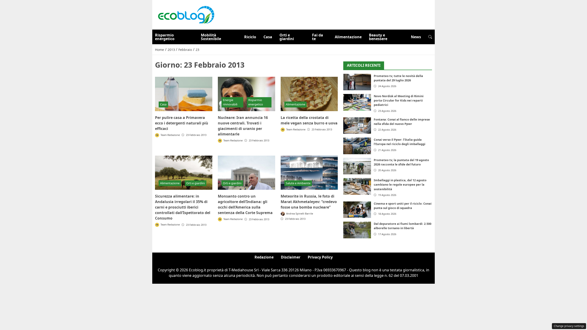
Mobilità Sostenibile (211, 37)
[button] (430, 37)
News (416, 36)
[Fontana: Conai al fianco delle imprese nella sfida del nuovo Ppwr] (357, 125)
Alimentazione (348, 36)
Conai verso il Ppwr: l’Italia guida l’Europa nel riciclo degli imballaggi (399, 142)
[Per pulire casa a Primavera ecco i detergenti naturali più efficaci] (183, 94)
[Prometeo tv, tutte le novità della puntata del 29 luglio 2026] (357, 82)
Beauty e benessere (378, 37)
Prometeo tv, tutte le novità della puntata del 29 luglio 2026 (398, 78)
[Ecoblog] (186, 14)
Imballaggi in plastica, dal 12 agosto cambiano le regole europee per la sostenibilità (400, 184)
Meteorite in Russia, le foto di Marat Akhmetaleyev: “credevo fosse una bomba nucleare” (309, 202)
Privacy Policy (320, 257)
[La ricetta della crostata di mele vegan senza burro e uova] (309, 94)
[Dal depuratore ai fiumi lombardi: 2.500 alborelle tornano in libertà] (357, 230)
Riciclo (250, 36)
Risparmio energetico (164, 37)
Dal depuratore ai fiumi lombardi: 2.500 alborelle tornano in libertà (402, 226)
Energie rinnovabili (230, 102)
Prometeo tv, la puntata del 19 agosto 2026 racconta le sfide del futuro (401, 162)
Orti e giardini (287, 37)
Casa (267, 36)
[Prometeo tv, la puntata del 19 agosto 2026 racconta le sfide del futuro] (357, 166)
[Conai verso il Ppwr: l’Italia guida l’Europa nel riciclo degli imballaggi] (357, 146)
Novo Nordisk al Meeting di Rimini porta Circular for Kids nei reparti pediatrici (399, 100)
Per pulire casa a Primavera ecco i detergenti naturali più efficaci (181, 123)
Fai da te (317, 37)
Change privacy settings (569, 326)
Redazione (264, 257)
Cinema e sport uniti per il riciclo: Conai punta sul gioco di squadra (403, 205)
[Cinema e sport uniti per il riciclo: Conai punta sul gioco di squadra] (357, 209)
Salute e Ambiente (298, 183)
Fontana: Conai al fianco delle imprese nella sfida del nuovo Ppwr (402, 121)
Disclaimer (290, 257)
